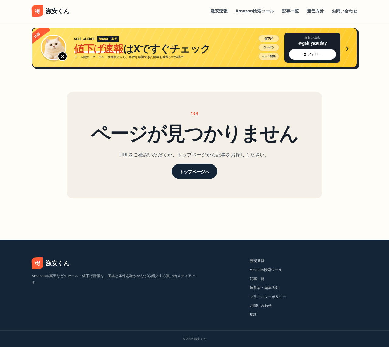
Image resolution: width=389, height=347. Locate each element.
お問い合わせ (344, 11)
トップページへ (194, 171)
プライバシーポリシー (268, 296)
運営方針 (315, 11)
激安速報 (219, 11)
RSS (253, 314)
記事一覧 (290, 11)
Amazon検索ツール (255, 11)
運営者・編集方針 (264, 287)
